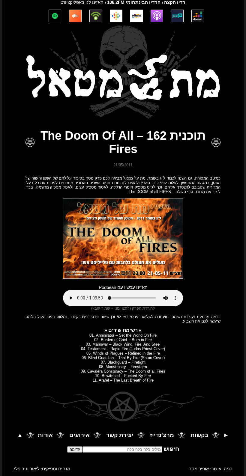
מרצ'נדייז (162, 435)
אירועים (79, 435)
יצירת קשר (120, 435)
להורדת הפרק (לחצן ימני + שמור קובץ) (123, 308)
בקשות (199, 435)
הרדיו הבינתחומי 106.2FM (133, 2)
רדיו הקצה (174, 2)
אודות (45, 435)
